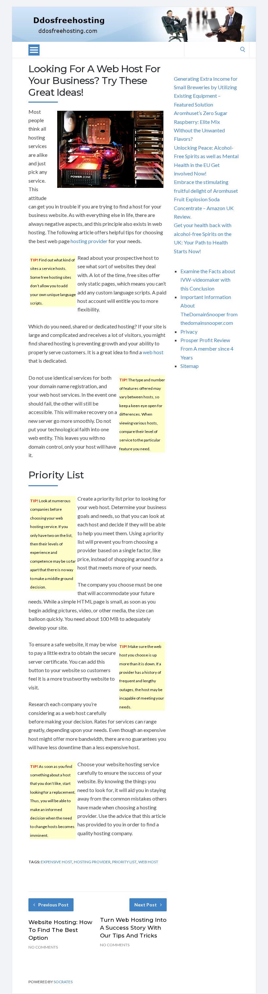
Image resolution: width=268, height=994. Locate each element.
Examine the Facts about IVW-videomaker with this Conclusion (207, 279)
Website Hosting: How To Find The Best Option (60, 930)
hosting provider (89, 241)
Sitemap (189, 366)
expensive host (56, 861)
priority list (124, 861)
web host (153, 352)
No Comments (43, 947)
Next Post (145, 904)
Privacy (188, 331)
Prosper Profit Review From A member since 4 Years (206, 348)
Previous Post (53, 904)
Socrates (63, 981)
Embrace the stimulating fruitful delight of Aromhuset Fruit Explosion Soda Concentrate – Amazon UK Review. (206, 199)
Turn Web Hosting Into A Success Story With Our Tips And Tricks (133, 928)
